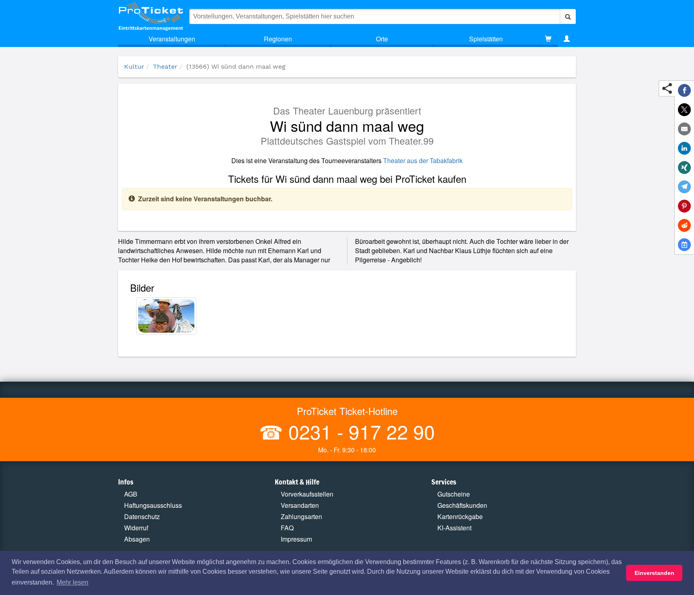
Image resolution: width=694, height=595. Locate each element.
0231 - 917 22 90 (359, 431)
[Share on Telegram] (684, 186)
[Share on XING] (684, 167)
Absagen (137, 539)
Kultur (134, 66)
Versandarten (300, 505)
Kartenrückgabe (460, 516)
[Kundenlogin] (566, 39)
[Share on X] (684, 109)
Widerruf (136, 527)
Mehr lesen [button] (72, 582)
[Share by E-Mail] (684, 129)
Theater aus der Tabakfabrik (423, 160)
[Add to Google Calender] (684, 244)
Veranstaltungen (172, 38)
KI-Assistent (454, 527)
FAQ (287, 527)
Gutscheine (453, 494)
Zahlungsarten (301, 516)
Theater (165, 66)
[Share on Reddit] (684, 225)
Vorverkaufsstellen (307, 494)
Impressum (296, 539)
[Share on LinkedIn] (684, 148)
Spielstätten (486, 38)
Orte (382, 38)
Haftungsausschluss (153, 505)
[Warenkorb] (548, 39)
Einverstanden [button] (654, 573)
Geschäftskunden (462, 505)
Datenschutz (142, 516)
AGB (130, 494)
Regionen (278, 38)
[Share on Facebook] (684, 90)
